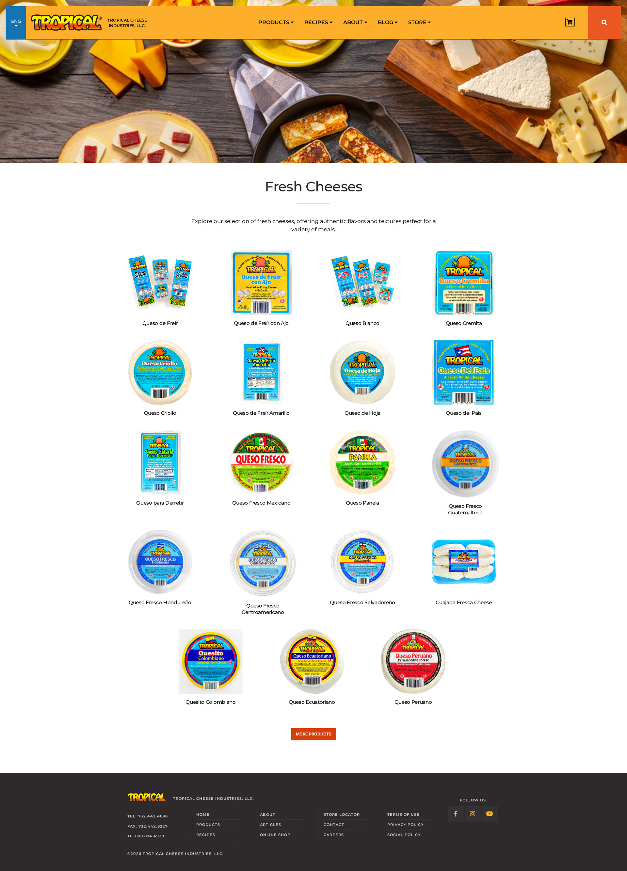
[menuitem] (276, 22)
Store (418, 22)
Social (404, 834)
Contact (334, 824)
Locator (342, 814)
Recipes (317, 22)
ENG (16, 21)
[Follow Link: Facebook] (456, 814)
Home (203, 814)
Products (274, 22)
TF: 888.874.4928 (145, 836)
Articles (270, 824)
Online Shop (275, 834)
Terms (403, 814)
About (353, 22)
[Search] (604, 22)
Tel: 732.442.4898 (147, 816)
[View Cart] (570, 22)
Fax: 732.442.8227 (147, 826)
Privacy (405, 824)
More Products (313, 734)
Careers (334, 834)
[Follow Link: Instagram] (473, 814)
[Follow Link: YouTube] (490, 814)
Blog (386, 22)
